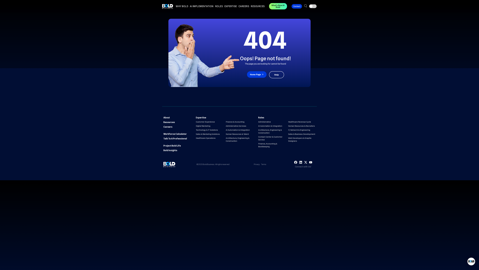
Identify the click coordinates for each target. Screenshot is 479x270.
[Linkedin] (300, 162)
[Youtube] (310, 162)
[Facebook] (295, 162)
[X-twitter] (305, 162)
